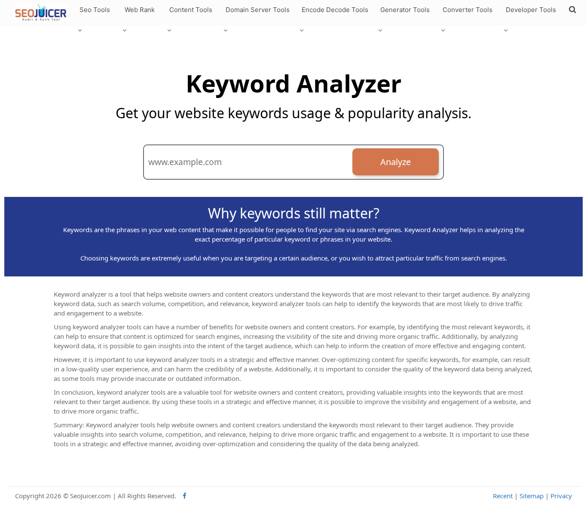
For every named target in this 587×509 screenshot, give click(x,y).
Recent (503, 495)
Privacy (561, 495)
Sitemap (532, 495)
